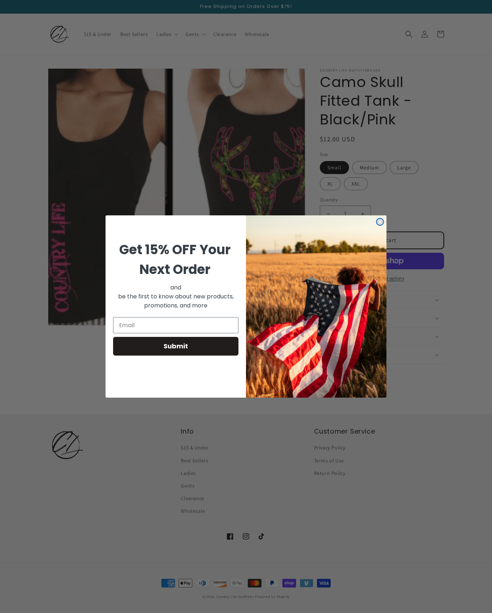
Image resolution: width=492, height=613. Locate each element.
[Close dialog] (380, 221)
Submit (176, 346)
